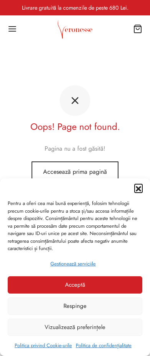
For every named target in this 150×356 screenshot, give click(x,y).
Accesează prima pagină (75, 171)
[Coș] (137, 29)
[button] (138, 188)
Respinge (75, 306)
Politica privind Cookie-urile (43, 345)
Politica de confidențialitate (104, 345)
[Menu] (12, 29)
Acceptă (75, 284)
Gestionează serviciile (73, 263)
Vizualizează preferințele (75, 327)
